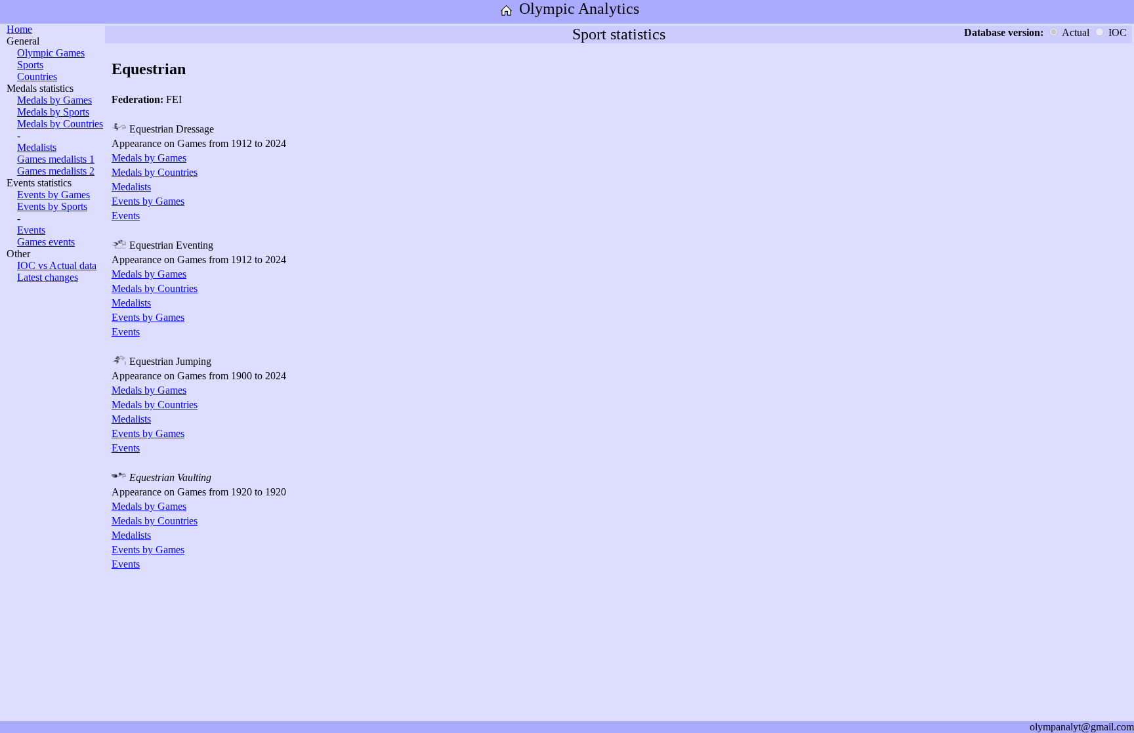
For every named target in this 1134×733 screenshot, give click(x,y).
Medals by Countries (60, 123)
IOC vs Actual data (56, 265)
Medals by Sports (53, 111)
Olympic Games (51, 52)
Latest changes (47, 277)
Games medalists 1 (55, 159)
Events (31, 230)
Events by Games (53, 194)
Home (19, 29)
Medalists (36, 147)
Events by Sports (52, 206)
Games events (46, 241)
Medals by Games (54, 100)
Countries (37, 76)
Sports (30, 64)
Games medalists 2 (55, 171)
